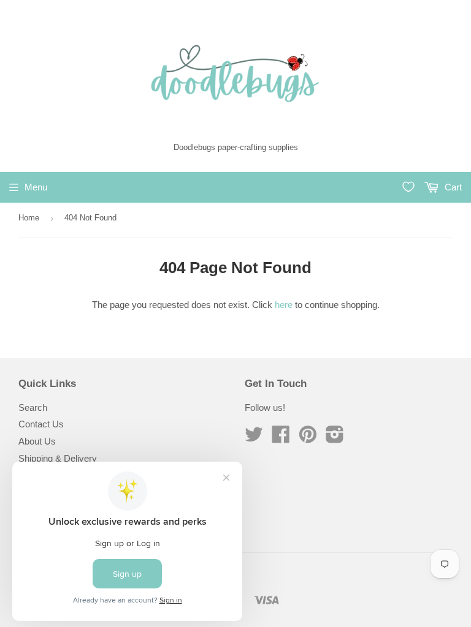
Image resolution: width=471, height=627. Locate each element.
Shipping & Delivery (57, 458)
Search (32, 407)
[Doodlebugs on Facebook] (281, 438)
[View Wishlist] (408, 187)
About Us (37, 441)
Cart (452, 187)
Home (28, 217)
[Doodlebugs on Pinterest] (308, 438)
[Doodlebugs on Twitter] (254, 438)
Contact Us (41, 424)
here (284, 304)
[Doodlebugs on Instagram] (335, 438)
